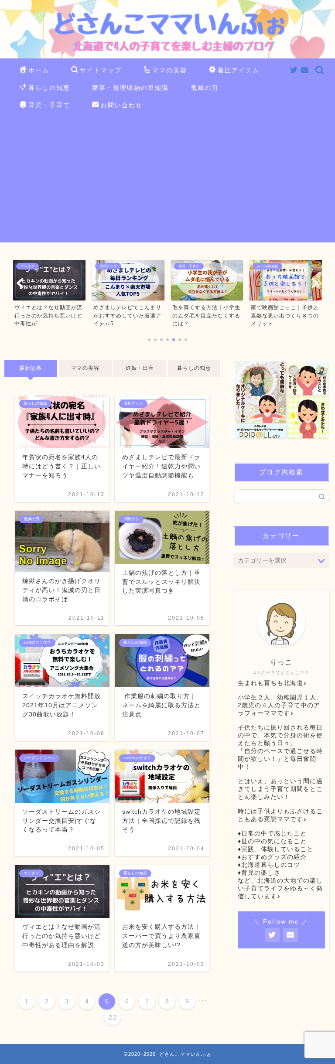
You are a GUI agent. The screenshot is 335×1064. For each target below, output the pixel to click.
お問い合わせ (122, 105)
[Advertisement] (167, 181)
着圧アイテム (239, 70)
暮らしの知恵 (49, 87)
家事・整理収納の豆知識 (130, 87)
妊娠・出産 (140, 368)
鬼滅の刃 (205, 87)
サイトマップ (101, 70)
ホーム (38, 70)
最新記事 (30, 368)
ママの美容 (169, 70)
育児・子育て (49, 105)
